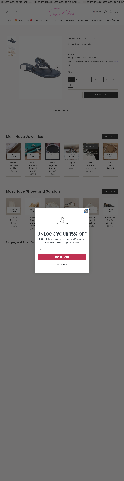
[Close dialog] (86, 211)
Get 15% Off (62, 257)
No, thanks (62, 264)
